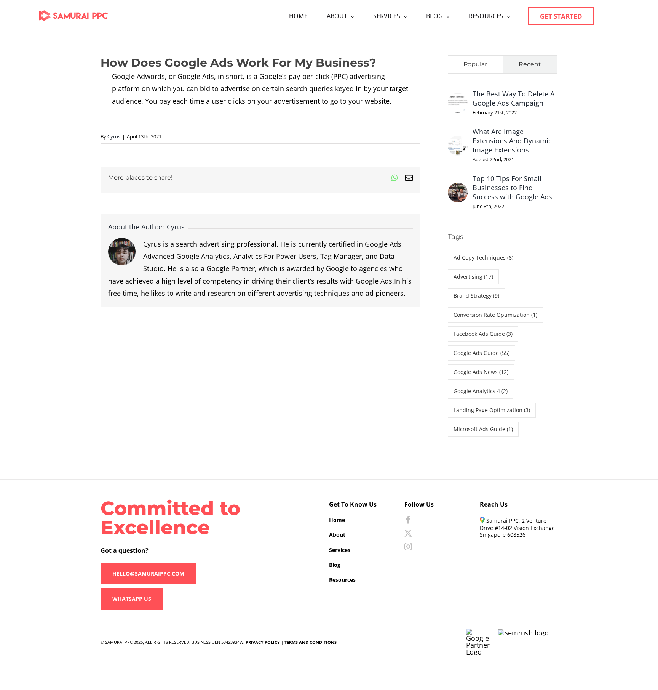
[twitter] (408, 533)
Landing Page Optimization (492, 410)
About (337, 534)
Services (339, 550)
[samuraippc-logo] (73, 13)
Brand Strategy (476, 295)
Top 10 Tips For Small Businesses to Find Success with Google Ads (512, 187)
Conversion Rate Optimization (495, 314)
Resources (342, 579)
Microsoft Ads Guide (483, 429)
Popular (475, 64)
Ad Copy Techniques (483, 257)
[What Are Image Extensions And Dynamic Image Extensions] (458, 141)
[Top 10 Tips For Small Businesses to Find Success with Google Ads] (458, 188)
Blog (334, 564)
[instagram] (408, 546)
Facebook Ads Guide (483, 333)
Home (337, 519)
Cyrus (113, 136)
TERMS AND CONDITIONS (310, 642)
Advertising (473, 276)
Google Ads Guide (481, 352)
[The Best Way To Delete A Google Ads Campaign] (458, 99)
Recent (530, 64)
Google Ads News (481, 371)
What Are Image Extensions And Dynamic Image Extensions (512, 140)
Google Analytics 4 (481, 391)
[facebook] (408, 520)
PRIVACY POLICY (263, 642)
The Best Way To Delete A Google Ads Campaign (513, 98)
